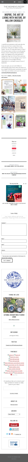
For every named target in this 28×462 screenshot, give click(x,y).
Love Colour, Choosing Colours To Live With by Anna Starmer (14, 204)
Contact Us (18, 434)
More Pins (14, 375)
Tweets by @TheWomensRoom (14, 345)
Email (14, 155)
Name (2, 238)
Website (3, 250)
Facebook (14, 143)
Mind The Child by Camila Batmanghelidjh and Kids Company (14, 173)
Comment (3, 223)
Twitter (14, 146)
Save (14, 148)
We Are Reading (13, 12)
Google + (14, 150)
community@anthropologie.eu (9, 72)
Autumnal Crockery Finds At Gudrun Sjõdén (14, 316)
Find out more (14, 404)
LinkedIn (14, 153)
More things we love (14, 319)
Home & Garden (5, 12)
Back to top (14, 458)
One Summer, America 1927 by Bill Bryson (14, 165)
